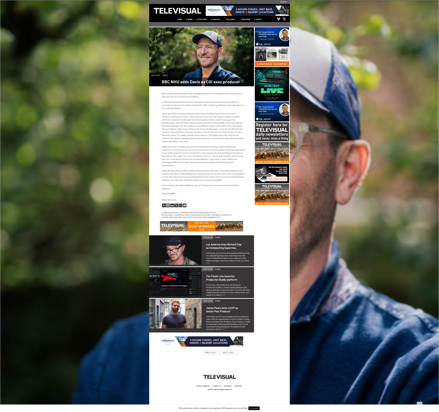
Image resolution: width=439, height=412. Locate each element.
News (190, 19)
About (259, 19)
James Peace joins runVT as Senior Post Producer (222, 309)
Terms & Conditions (203, 386)
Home (179, 19)
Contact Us (217, 386)
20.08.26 (217, 301)
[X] (284, 19)
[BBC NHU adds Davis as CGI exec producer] (177, 12)
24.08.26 (217, 237)
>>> (207, 263)
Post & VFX (155, 75)
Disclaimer (228, 386)
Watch (216, 19)
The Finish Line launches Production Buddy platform (221, 278)
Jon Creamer (168, 193)
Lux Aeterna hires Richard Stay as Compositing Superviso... (224, 246)
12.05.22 (165, 75)
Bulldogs (230, 19)
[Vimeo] (279, 19)
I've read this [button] (254, 408)
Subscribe (245, 19)
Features (202, 19)
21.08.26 (217, 269)
